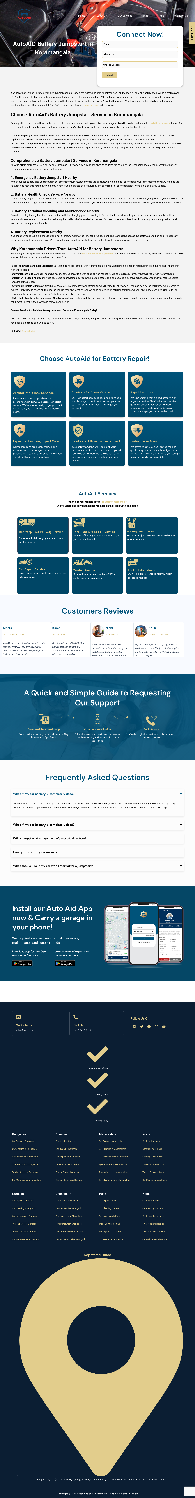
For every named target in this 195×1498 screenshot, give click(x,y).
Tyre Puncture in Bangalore (25, 1164)
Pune (102, 1194)
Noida (146, 1194)
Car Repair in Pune (107, 1200)
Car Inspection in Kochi (153, 1156)
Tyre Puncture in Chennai (67, 1164)
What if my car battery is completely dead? (43, 794)
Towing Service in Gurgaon (24, 1231)
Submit (109, 75)
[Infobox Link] (39, 1023)
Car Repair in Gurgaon (22, 1200)
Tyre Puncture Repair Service (94, 531)
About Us (101, 15)
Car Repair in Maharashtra (111, 1141)
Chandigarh (63, 1194)
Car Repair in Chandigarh (67, 1200)
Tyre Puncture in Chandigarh (69, 1224)
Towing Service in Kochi (153, 1172)
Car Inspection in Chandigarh (69, 1216)
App (162, 15)
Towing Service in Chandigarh (69, 1231)
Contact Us (181, 15)
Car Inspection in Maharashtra (113, 1156)
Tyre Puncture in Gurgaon (24, 1224)
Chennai (61, 1134)
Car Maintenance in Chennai (69, 1180)
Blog (146, 15)
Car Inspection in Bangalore (25, 1156)
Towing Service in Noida (153, 1231)
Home (81, 15)
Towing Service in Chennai (68, 1172)
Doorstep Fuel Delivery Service (41, 532)
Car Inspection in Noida (153, 1216)
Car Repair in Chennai (66, 1141)
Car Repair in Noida (151, 1200)
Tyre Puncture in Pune (109, 1224)
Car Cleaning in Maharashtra (112, 1149)
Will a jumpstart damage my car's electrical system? (49, 838)
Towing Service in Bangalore (25, 1172)
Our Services (125, 15)
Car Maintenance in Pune (111, 1239)
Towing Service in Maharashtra (113, 1172)
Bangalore (19, 1134)
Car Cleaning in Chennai (67, 1149)
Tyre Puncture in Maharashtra (113, 1164)
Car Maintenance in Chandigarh (70, 1239)
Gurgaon (18, 1194)
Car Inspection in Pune (109, 1216)
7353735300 (28, 331)
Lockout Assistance (142, 570)
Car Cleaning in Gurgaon (23, 1208)
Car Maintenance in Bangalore (26, 1180)
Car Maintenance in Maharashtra (114, 1180)
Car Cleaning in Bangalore (24, 1149)
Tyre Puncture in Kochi (153, 1164)
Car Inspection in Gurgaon (24, 1216)
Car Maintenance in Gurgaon (25, 1239)
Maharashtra (108, 1134)
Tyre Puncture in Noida (153, 1224)
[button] (97, 794)
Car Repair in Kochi (151, 1141)
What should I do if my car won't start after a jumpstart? (53, 866)
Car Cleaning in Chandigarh (68, 1208)
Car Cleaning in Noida (152, 1208)
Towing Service (84, 570)
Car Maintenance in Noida (154, 1239)
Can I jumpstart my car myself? (35, 852)
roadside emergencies (114, 501)
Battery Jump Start (140, 531)
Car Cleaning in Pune (109, 1208)
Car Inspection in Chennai (68, 1156)
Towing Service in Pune (110, 1231)
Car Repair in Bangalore (23, 1141)
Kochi (146, 1134)
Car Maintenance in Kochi (154, 1180)
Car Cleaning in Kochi (152, 1149)
